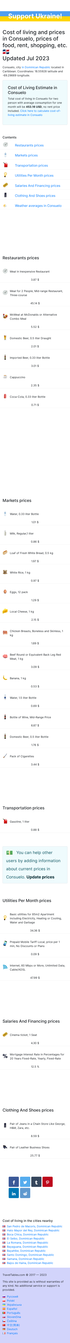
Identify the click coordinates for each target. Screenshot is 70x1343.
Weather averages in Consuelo (38, 206)
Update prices (40, 877)
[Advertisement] (35, 236)
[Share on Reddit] (25, 1193)
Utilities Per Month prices (34, 175)
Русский (12, 1296)
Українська (14, 1304)
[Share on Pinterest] (47, 1182)
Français (12, 1333)
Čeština (11, 1321)
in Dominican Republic (36, 67)
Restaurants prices (29, 145)
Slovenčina (13, 1317)
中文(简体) (13, 1325)
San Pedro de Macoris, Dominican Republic (34, 1226)
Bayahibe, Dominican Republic (26, 1250)
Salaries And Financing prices (37, 186)
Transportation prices (31, 165)
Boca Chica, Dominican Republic (28, 1234)
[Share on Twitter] (25, 1182)
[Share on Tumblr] (36, 1182)
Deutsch (12, 1329)
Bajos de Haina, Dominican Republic (30, 1263)
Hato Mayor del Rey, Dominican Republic (33, 1230)
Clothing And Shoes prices (35, 196)
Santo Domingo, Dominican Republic (30, 1254)
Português (13, 1312)
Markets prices (26, 155)
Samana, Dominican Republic (25, 1259)
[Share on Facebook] (14, 1182)
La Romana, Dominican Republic (27, 1242)
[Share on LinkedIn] (14, 1193)
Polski (10, 1300)
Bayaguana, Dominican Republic (27, 1246)
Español (11, 1308)
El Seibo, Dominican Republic (26, 1238)
